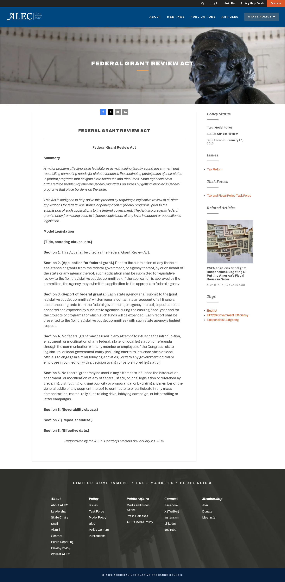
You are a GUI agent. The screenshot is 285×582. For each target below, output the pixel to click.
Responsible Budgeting (223, 319)
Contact (56, 536)
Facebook (171, 505)
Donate (276, 3)
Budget (212, 310)
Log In (214, 3)
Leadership (58, 511)
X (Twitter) (171, 511)
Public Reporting (62, 542)
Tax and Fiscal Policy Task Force (229, 195)
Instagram (171, 517)
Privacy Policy (60, 548)
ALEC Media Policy (140, 522)
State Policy (260, 16)
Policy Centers (99, 529)
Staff (54, 523)
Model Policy (97, 517)
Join (205, 505)
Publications (203, 16)
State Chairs (59, 517)
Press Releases (137, 516)
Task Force (96, 511)
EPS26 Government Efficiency (227, 315)
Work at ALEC (60, 554)
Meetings (176, 16)
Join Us (229, 3)
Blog (92, 523)
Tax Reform (215, 169)
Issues (93, 505)
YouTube (170, 529)
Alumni (55, 529)
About (155, 16)
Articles (230, 16)
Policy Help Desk (252, 3)
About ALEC (59, 505)
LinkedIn (170, 523)
